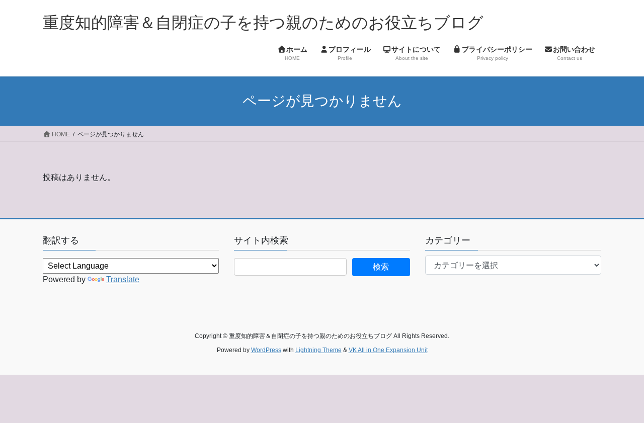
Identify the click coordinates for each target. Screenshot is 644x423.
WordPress (266, 350)
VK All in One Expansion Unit (388, 350)
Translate (122, 279)
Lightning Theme (318, 350)
